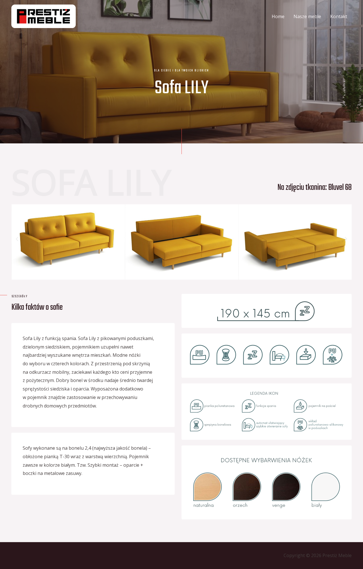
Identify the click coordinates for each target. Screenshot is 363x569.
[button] (17, 239)
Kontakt (338, 16)
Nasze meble (307, 16)
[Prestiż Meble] (43, 16)
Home (278, 16)
